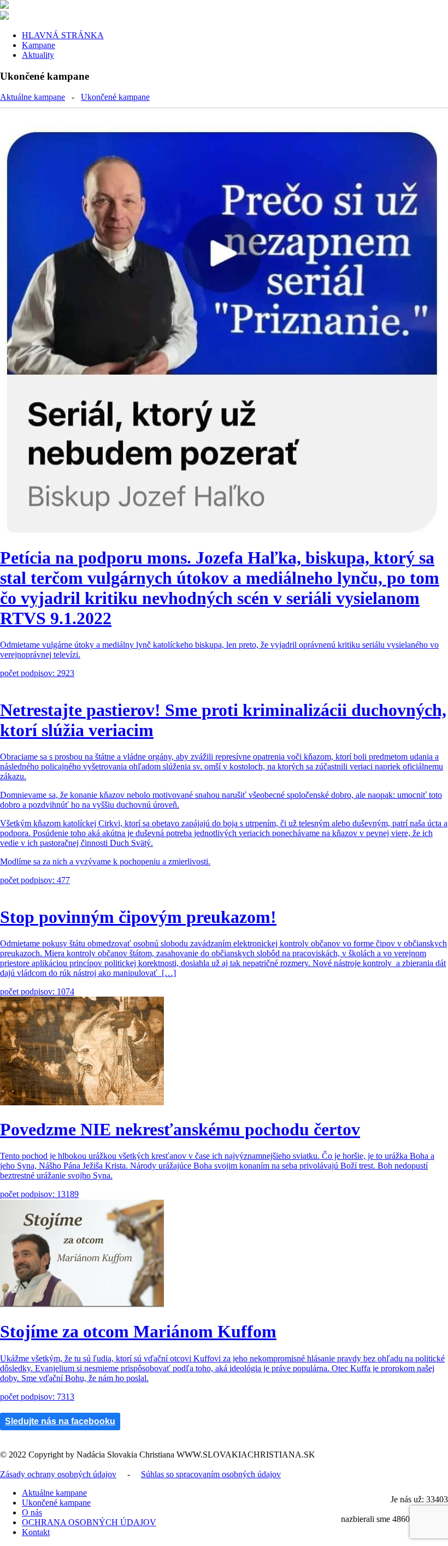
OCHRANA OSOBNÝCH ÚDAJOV (89, 1522)
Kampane (38, 45)
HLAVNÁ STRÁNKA (63, 35)
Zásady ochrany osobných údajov (58, 1474)
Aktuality (38, 55)
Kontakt (36, 1532)
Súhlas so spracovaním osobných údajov (211, 1474)
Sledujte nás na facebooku (60, 1421)
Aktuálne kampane (32, 97)
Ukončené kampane (115, 97)
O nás (32, 1512)
